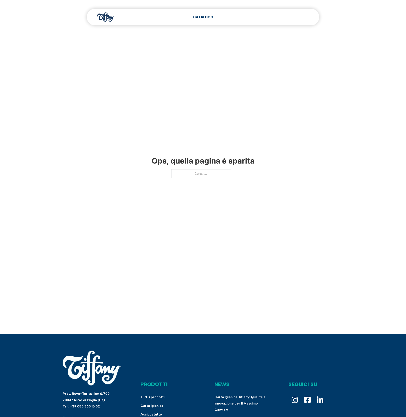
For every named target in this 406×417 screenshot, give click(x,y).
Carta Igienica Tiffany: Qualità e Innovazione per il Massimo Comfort (240, 403)
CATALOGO (203, 17)
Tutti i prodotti (152, 397)
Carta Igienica (151, 406)
